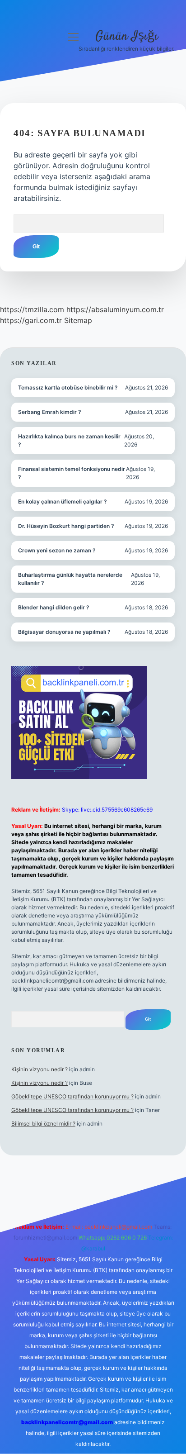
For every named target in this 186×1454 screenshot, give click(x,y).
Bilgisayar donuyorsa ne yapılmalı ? (64, 631)
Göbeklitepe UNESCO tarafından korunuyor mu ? (72, 1096)
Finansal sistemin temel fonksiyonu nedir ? (71, 473)
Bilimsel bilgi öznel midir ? (43, 1123)
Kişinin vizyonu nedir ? (39, 1069)
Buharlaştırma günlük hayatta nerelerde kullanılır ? (70, 578)
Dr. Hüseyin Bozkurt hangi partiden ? (66, 526)
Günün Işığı (126, 37)
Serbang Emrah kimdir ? (49, 412)
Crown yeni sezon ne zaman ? (57, 550)
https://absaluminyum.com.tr (115, 309)
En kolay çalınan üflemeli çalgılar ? (62, 501)
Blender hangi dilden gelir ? (53, 607)
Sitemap (78, 320)
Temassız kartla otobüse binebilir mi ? (68, 387)
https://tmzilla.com (32, 309)
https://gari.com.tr (31, 320)
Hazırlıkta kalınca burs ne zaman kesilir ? (69, 440)
